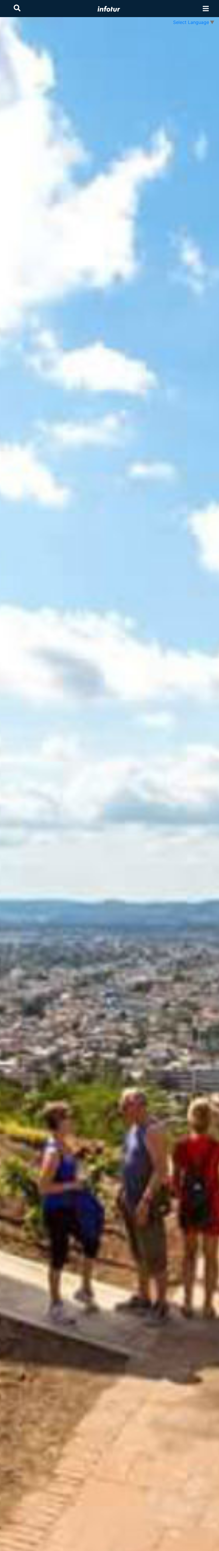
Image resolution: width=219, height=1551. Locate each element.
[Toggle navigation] (205, 8)
